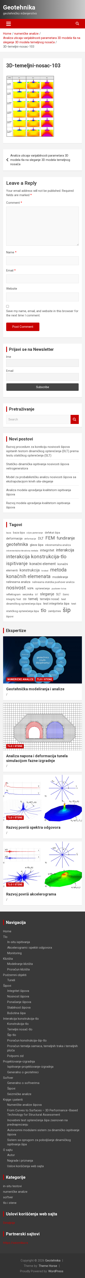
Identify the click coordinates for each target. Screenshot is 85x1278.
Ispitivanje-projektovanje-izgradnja (30, 1067)
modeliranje (60, 577)
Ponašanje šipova (19, 1002)
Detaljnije (9, 1223)
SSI (24, 599)
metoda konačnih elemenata (36, 573)
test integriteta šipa (56, 603)
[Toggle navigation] (8, 23)
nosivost (16, 588)
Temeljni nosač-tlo (19, 1029)
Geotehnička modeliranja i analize (35, 689)
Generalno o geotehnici (23, 1072)
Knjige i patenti (13, 1099)
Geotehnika (19, 7)
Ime (8, 356)
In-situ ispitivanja (18, 942)
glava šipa (36, 545)
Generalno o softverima (23, 1083)
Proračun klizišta (18, 969)
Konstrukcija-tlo (18, 1024)
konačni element (43, 564)
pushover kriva (59, 588)
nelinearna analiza (18, 582)
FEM (50, 538)
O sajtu (8, 1150)
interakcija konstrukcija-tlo (36, 556)
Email (11, 270)
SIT (36, 594)
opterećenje (42, 588)
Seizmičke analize (19, 1094)
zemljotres (54, 611)
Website (11, 288)
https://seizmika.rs (15, 1243)
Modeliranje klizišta (20, 964)
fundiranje (66, 538)
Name (11, 252)
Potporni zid (15, 1056)
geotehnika (17, 544)
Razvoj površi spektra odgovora (33, 827)
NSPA (30, 588)
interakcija (65, 550)
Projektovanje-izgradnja (19, 1061)
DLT (41, 538)
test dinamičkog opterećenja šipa (36, 601)
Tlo (5, 937)
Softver (8, 1078)
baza (8, 532)
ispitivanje (17, 563)
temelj (33, 599)
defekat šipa (52, 532)
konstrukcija (30, 570)
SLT (58, 594)
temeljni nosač (49, 599)
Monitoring (14, 953)
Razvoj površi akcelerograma (31, 894)
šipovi (9, 616)
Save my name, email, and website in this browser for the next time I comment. (42, 313)
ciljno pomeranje (35, 532)
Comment (14, 203)
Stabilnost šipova (19, 1007)
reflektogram (13, 594)
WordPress (55, 1271)
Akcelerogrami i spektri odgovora (29, 947)
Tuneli (11, 980)
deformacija (14, 538)
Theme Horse (48, 1266)
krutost (44, 570)
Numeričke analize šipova (24, 1105)
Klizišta (8, 959)
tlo (43, 610)
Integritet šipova (18, 991)
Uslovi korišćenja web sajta (25, 1166)
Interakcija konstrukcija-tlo (21, 1019)
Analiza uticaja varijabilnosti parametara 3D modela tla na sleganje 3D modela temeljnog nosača (40, 160)
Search (75, 419)
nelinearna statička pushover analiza (53, 582)
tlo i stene (44, 679)
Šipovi (7, 986)
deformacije (30, 538)
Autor (11, 1155)
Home (7, 931)
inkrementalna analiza (58, 545)
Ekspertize (16, 630)
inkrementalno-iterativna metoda (22, 550)
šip (67, 609)
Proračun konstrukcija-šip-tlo (27, 1040)
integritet (47, 550)
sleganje (47, 594)
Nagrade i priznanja (20, 1160)
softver (8, 1197)
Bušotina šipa (16, 1013)
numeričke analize (20, 679)
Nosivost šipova (18, 996)
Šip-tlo (11, 1035)
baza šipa (19, 532)
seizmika (27, 594)
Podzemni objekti (14, 975)
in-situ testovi (12, 1186)
